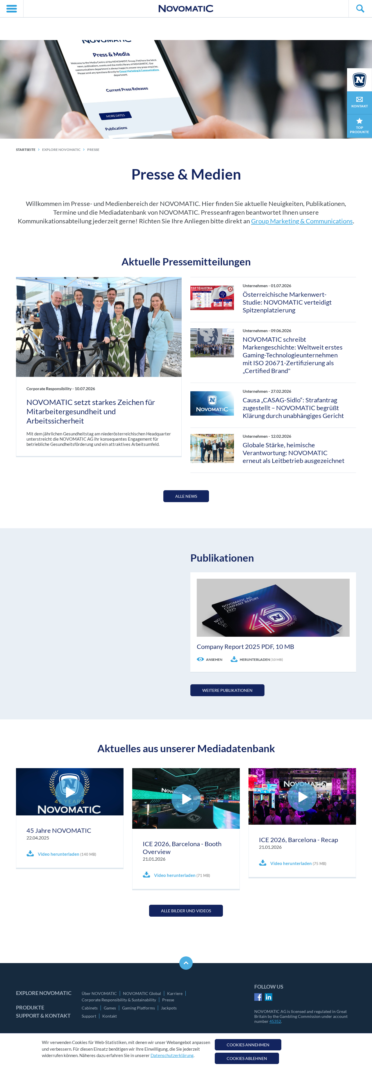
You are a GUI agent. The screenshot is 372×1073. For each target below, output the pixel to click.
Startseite (25, 149)
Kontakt (109, 1016)
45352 (275, 1021)
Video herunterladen (66, 854)
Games (110, 1007)
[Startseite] (186, 8)
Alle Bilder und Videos (186, 910)
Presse (168, 999)
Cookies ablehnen (247, 1058)
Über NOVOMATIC (99, 993)
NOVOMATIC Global (142, 993)
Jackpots (169, 1007)
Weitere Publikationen (227, 690)
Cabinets (90, 1007)
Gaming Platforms (138, 1007)
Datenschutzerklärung (172, 1055)
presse (93, 149)
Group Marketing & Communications (302, 221)
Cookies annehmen (248, 1044)
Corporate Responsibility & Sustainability (119, 999)
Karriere (175, 993)
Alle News (186, 496)
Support (89, 1016)
